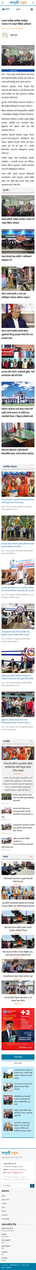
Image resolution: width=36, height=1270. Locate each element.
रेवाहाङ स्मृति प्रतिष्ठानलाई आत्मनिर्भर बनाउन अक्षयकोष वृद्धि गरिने (23, 1113)
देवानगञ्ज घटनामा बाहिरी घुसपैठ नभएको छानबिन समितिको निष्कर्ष (18, 929)
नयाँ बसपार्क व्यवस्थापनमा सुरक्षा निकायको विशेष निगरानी (18, 880)
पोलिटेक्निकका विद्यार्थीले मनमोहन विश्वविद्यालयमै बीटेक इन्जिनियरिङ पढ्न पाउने (22, 1100)
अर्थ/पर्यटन (5, 1215)
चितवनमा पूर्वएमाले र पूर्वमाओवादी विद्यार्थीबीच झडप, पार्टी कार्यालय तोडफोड (18, 452)
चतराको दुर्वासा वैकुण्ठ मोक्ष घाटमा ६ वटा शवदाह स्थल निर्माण (18, 999)
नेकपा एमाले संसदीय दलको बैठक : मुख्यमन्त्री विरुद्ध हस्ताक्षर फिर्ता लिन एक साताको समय (17, 334)
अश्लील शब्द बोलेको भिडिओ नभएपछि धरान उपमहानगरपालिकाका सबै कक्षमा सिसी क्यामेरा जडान (18, 677)
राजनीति (4, 1203)
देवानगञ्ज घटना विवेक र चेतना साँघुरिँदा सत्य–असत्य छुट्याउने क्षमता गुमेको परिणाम (18, 953)
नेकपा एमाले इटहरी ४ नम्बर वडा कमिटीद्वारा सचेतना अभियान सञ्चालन (16, 295)
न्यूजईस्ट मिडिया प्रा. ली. (15, 1265)
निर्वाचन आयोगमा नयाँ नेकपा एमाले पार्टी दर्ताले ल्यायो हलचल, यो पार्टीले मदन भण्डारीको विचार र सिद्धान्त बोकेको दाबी (17, 412)
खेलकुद (4, 1211)
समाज (3, 1207)
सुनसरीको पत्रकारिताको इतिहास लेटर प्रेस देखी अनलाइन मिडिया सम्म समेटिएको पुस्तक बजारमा (18, 905)
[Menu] (3, 2)
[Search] (33, 3)
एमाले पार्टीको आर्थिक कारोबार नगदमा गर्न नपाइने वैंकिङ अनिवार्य (18, 221)
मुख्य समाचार (5, 1199)
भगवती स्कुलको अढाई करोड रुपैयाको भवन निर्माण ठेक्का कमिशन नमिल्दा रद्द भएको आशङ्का (24, 1074)
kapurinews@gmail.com (15, 1172)
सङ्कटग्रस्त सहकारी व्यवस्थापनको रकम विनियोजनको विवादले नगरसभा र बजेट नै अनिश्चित (16, 721)
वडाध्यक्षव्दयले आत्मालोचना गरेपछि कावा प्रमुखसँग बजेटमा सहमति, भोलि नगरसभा (16, 633)
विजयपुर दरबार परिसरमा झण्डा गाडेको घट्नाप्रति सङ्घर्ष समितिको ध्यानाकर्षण (18, 545)
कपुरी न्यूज (13, 35)
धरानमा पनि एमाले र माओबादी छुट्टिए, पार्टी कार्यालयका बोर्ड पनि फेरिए (18, 373)
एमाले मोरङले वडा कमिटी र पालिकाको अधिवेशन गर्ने (17, 258)
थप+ (31, 741)
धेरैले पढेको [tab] (18, 1063)
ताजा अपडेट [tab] (18, 1057)
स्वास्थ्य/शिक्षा (5, 1219)
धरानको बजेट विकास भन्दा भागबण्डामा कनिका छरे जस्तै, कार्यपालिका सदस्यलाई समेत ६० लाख (18, 589)
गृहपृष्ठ (3, 1196)
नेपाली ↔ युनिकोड (6, 1268)
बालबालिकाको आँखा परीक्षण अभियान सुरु (18, 976)
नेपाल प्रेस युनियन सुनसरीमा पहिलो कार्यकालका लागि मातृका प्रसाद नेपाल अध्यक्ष (18, 501)
